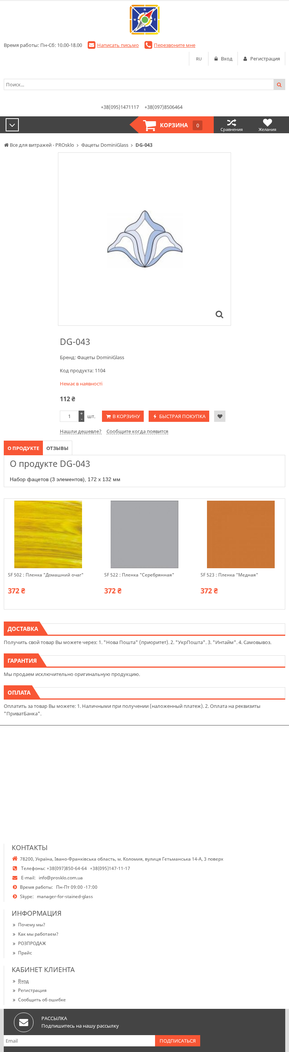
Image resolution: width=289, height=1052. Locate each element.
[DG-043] (219, 314)
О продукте (23, 448)
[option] (144, 239)
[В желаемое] (219, 416)
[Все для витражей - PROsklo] (144, 19)
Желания (267, 129)
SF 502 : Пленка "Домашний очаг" (46, 575)
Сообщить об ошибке (42, 999)
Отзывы (57, 448)
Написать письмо (118, 45)
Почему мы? (31, 924)
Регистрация (32, 990)
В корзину (126, 416)
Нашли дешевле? (81, 431)
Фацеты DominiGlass (100, 357)
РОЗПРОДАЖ (32, 943)
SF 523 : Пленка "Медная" (229, 575)
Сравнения (232, 129)
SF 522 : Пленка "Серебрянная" (139, 575)
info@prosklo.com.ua (61, 877)
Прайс (25, 953)
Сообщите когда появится (137, 431)
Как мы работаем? (38, 934)
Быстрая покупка (182, 416)
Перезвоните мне (174, 45)
